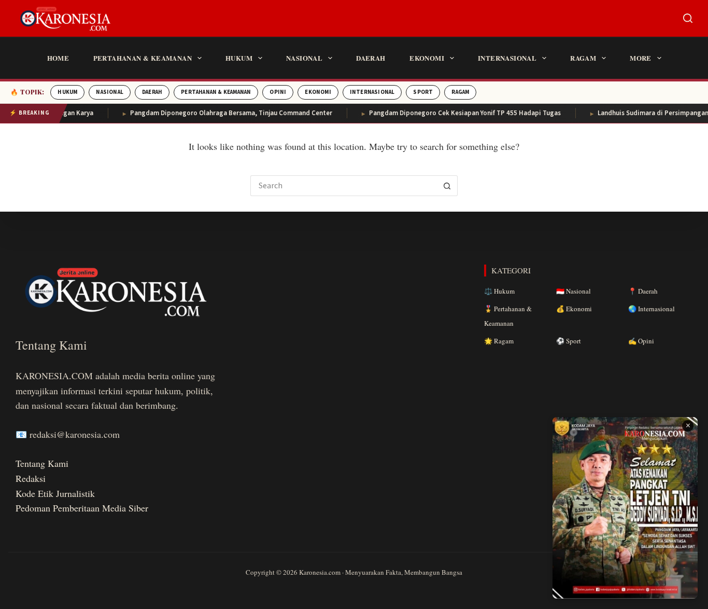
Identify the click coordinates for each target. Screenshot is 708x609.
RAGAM (460, 92)
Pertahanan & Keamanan (142, 58)
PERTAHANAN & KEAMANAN (216, 92)
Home (58, 58)
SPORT (423, 92)
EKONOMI (318, 92)
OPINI (278, 92)
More (641, 58)
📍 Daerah (643, 291)
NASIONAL (109, 92)
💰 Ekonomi (574, 308)
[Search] (687, 18)
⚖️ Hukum (499, 291)
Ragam (583, 58)
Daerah (370, 58)
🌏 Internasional (651, 308)
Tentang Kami (42, 463)
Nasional (304, 58)
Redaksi (31, 478)
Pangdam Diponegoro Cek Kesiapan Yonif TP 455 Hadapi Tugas (455, 113)
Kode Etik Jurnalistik (55, 493)
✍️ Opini (641, 340)
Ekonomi (426, 58)
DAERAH (152, 92)
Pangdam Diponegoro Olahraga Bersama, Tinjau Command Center (221, 113)
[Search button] (447, 185)
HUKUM (67, 92)
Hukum (238, 58)
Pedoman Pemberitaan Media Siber (82, 508)
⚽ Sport (568, 340)
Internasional (507, 58)
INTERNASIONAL (372, 92)
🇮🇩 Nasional (573, 291)
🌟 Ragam (499, 340)
